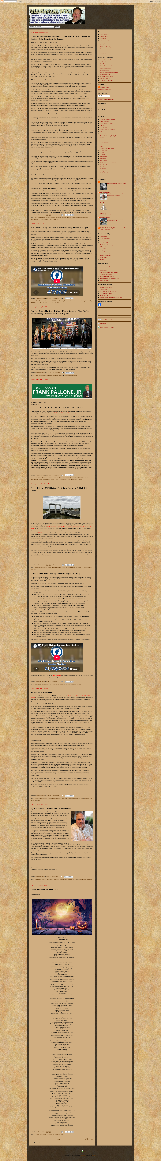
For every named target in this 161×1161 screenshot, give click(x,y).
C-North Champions (40, 301)
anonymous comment (50, 798)
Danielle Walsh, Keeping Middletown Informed (112, 228)
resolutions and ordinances (58, 684)
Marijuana (85, 217)
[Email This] (65, 215)
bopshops (83, 1155)
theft (58, 219)
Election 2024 (79, 798)
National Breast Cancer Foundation (108, 291)
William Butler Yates (58, 1134)
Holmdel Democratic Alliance (107, 66)
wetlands (80, 479)
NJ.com (101, 146)
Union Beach (103, 53)
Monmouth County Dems (106, 76)
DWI (77, 217)
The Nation (102, 167)
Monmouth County (104, 49)
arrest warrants (38, 217)
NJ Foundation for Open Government (109, 272)
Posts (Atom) (41, 1143)
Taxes (38, 800)
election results (82, 879)
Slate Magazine (104, 160)
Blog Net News (103, 127)
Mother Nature (65, 567)
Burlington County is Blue (106, 214)
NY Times (102, 154)
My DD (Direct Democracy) (106, 245)
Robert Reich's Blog (105, 253)
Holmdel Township (104, 41)
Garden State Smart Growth (106, 268)
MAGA (51, 375)
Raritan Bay (58, 479)
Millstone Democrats (105, 74)
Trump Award (67, 375)
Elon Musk (46, 375)
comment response (71, 798)
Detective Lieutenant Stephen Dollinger (66, 217)
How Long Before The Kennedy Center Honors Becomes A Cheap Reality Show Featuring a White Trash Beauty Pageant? (60, 312)
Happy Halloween (47, 1134)
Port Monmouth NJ (78, 567)
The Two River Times (105, 173)
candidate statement (65, 879)
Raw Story (102, 251)
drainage (87, 477)
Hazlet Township (104, 36)
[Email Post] (62, 215)
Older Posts (89, 1139)
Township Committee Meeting (73, 684)
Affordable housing (39, 798)
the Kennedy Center (58, 375)
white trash (74, 375)
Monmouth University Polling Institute (109, 136)
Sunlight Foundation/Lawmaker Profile (109, 278)
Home (58, 1139)
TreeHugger (103, 259)
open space (33, 800)
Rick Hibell (55, 303)
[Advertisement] (105, 358)
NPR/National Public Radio (107, 148)
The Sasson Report (105, 192)
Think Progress (103, 257)
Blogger (94, 1155)
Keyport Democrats (104, 70)
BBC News (102, 125)
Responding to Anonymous (41, 692)
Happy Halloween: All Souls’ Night (45, 889)
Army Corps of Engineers (41, 477)
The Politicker (103, 169)
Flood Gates (38, 567)
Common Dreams (104, 134)
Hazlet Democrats (104, 64)
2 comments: (55, 876)
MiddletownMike (104, 87)
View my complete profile (104, 89)
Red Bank (102, 51)
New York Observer (104, 142)
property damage (88, 567)
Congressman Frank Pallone (55, 477)
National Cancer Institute (106, 293)
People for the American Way (107, 276)
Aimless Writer (103, 236)
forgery (81, 217)
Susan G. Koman (104, 295)
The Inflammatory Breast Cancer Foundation (111, 297)
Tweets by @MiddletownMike (106, 99)
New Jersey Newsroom (105, 140)
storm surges (64, 479)
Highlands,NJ (103, 38)
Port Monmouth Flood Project (46, 479)
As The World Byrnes (105, 238)
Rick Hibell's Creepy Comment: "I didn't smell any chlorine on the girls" (60, 227)
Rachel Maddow (104, 249)
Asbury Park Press (104, 121)
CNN (101, 131)
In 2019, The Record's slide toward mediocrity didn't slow (115, 219)
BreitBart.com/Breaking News (107, 129)
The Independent (104, 165)
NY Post (102, 152)
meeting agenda (39, 684)
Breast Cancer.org (104, 289)
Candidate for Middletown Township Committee (57, 301)
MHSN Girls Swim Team (37, 303)
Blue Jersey (103, 213)
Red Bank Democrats (105, 78)
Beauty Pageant (39, 375)
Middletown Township (105, 47)
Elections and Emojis (105, 229)
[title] (99, 306)
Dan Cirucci (103, 182)
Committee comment (75, 301)
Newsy (101, 144)
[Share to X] (69, 215)
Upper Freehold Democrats (106, 80)
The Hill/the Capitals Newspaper (108, 162)
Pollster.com (103, 158)
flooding (43, 567)
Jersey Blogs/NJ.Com (105, 243)
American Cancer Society (106, 287)
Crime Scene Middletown (48, 217)
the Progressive (103, 171)
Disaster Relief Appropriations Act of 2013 (73, 477)
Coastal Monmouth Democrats (107, 60)
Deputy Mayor (89, 301)
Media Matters (103, 270)
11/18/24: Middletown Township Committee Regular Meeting (55, 573)
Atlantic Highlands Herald (106, 123)
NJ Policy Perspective (105, 247)
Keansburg (102, 43)
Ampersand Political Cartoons (107, 119)
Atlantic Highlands (104, 34)
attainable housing (61, 798)
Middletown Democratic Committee (109, 72)
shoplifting (53, 219)
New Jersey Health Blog (106, 274)
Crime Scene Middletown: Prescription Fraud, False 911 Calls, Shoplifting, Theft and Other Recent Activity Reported (61, 37)
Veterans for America (105, 280)
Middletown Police (35, 219)
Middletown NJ (47, 303)
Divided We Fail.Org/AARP (107, 266)
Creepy (83, 301)
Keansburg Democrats (105, 68)
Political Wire (103, 156)
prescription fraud (45, 219)
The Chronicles (104, 203)
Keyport (102, 45)
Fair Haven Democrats (105, 62)
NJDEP (71, 567)
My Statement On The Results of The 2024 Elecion (51, 808)
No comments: (56, 215)
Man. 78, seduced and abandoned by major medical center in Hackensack (116, 194)
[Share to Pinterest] (73, 215)
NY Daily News (103, 150)
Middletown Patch (56, 567)
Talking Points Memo (105, 255)
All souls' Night (38, 1134)
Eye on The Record (105, 217)
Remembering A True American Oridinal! (116, 183)
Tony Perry (61, 303)
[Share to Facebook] (71, 215)
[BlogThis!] (67, 215)
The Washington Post (105, 175)
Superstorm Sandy (72, 479)
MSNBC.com (103, 138)
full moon (48, 567)
